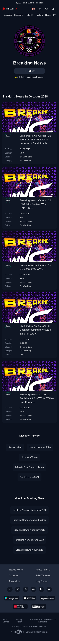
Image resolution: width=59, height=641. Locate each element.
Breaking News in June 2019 (29, 540)
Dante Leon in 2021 (29, 477)
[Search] (46, 9)
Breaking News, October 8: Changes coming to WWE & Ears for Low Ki (35, 330)
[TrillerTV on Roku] (38, 606)
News (48, 15)
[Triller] (49, 589)
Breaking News (26, 157)
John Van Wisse (29, 457)
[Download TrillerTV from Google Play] (11, 598)
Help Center (42, 581)
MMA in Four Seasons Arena (29, 467)
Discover (8, 15)
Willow (40, 15)
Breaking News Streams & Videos (29, 520)
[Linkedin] (41, 589)
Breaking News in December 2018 (29, 510)
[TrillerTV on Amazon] (47, 598)
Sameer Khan (15, 447)
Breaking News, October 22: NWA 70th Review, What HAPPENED (36, 204)
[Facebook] (10, 589)
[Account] (53, 9)
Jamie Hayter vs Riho (40, 447)
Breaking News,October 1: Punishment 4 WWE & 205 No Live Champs (37, 398)
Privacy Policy (19, 621)
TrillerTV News (43, 575)
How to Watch (16, 569)
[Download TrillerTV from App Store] (29, 598)
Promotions (14, 581)
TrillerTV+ (30, 15)
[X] (17, 589)
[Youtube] (33, 589)
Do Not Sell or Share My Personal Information (43, 621)
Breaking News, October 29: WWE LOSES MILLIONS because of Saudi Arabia (36, 139)
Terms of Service (5, 621)
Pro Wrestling (25, 161)
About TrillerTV (43, 569)
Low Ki (22, 355)
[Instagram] (25, 589)
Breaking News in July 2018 (29, 549)
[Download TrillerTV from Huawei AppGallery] (20, 606)
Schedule (18, 15)
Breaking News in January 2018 (29, 530)
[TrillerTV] (9, 9)
